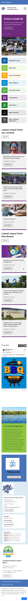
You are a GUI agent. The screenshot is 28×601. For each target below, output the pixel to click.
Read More (8, 164)
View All (5, 136)
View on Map (8, 510)
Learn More (8, 28)
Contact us (7, 575)
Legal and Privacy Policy (7, 584)
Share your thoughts (14, 477)
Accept (24, 598)
